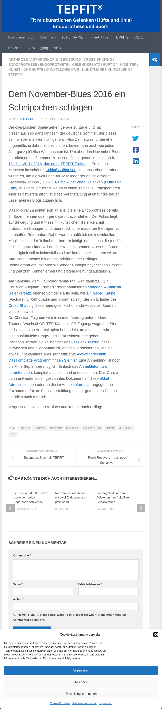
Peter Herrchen (29, 119)
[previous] (10, 508)
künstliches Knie (63, 70)
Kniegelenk (72, 428)
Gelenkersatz (86, 64)
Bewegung (70, 59)
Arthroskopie (44, 59)
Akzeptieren (81, 670)
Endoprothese (22, 64)
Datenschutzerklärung (84, 703)
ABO (57, 48)
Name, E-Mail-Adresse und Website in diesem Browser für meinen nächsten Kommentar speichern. (69, 617)
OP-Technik (125, 428)
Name (18, 584)
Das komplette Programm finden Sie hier (42, 360)
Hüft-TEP (24, 428)
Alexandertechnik (91, 354)
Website (18, 599)
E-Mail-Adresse (90, 584)
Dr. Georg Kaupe (101, 293)
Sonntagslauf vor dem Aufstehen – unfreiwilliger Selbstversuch (113, 497)
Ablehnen (81, 682)
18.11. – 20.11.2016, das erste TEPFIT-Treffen (47, 164)
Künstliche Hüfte (25, 70)
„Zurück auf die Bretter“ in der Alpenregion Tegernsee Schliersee (31, 497)
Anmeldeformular (76, 385)
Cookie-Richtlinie (60, 703)
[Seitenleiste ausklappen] (154, 59)
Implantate (56, 428)
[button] (156, 634)
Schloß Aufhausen (61, 170)
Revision (15, 48)
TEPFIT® (121, 37)
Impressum (105, 703)
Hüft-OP (110, 64)
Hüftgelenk (40, 428)
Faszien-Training (85, 342)
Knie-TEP (128, 64)
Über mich (48, 37)
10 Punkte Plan (73, 37)
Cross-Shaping (97, 59)
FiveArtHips (99, 37)
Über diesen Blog (21, 37)
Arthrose (18, 59)
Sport (13, 434)
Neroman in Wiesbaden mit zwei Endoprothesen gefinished (71, 497)
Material (110, 428)
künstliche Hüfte (92, 428)
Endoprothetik (55, 64)
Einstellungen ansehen (81, 693)
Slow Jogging (37, 48)
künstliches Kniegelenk (106, 70)
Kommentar (22, 555)
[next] (141, 508)
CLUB (139, 37)
